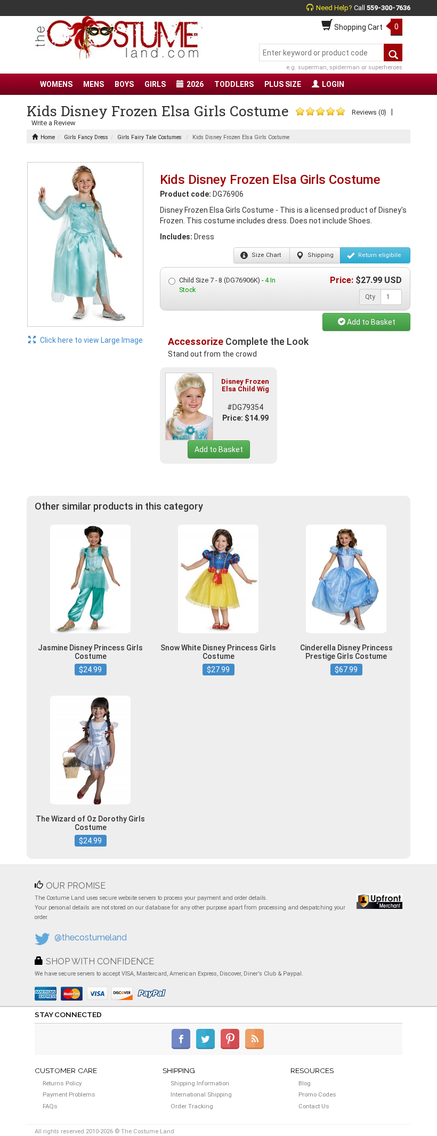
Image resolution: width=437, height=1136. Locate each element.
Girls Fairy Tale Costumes (149, 137)
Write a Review (53, 123)
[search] (393, 52)
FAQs (50, 1106)
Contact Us (313, 1106)
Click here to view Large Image (90, 340)
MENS (93, 84)
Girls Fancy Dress (86, 137)
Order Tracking (192, 1106)
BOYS (124, 84)
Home (48, 137)
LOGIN (333, 84)
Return (379, 255)
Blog (304, 1083)
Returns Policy (62, 1083)
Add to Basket (370, 322)
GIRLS (155, 84)
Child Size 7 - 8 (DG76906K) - (227, 285)
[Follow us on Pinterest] (232, 1047)
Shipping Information (200, 1083)
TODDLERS (234, 84)
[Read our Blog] (255, 1047)
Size (265, 255)
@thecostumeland (90, 937)
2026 (195, 84)
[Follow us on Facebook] (183, 1047)
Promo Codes (317, 1094)
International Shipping (201, 1094)
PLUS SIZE (282, 84)
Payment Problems (69, 1094)
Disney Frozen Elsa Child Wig (245, 385)
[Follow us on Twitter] (207, 1047)
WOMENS (56, 84)
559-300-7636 (388, 8)
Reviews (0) (369, 112)
